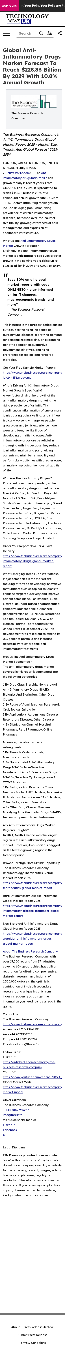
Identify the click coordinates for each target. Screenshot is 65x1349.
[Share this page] (59, 33)
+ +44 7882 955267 (16, 1110)
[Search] (41, 33)
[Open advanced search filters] (49, 33)
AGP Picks (9, 5)
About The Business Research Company (30, 951)
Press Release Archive (38, 1327)
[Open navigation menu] (6, 33)
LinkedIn (9, 1125)
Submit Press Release (32, 1335)
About (15, 1327)
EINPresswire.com (17, 173)
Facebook (10, 1130)
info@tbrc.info (12, 1115)
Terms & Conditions (32, 1343)
